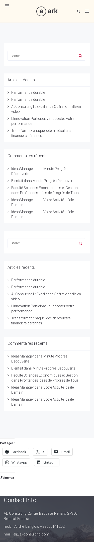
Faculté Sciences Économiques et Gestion (44, 188)
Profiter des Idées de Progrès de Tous (49, 193)
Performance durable (28, 93)
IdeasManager (22, 169)
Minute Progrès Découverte (54, 181)
